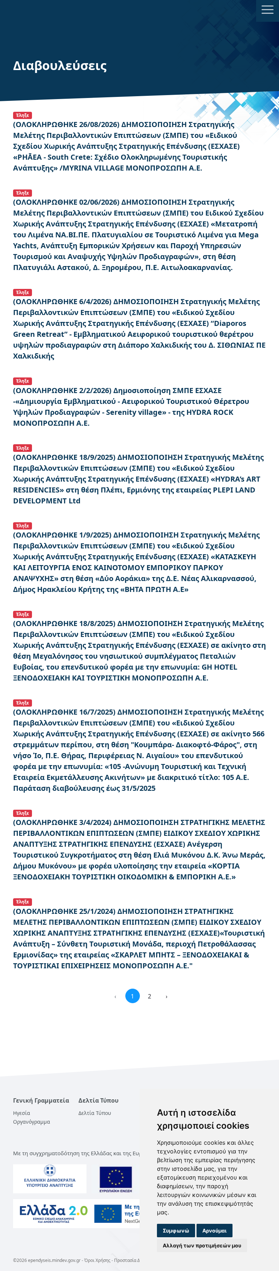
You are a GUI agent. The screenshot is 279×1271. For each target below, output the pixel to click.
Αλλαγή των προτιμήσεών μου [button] (202, 1245)
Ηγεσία (21, 1112)
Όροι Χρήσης (97, 1260)
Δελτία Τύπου (94, 1112)
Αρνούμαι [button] (214, 1230)
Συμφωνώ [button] (176, 1230)
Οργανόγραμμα (31, 1121)
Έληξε (22, 115)
